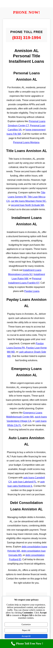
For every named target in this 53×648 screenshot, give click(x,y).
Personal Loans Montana (26, 142)
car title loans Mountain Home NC (28, 201)
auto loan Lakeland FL (24, 481)
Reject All (26, 630)
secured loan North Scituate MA (27, 205)
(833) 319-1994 (26, 37)
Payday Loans (31, 291)
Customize (26, 624)
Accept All (26, 636)
